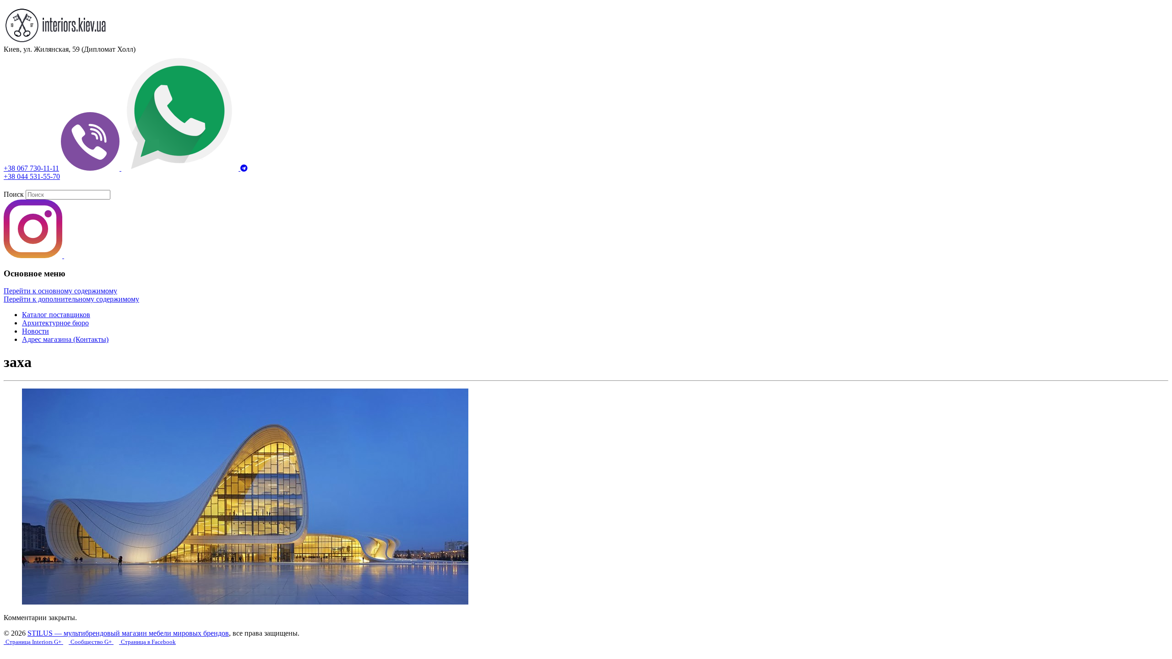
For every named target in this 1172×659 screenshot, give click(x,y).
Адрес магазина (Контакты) (65, 339)
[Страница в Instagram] (34, 255)
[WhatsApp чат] (180, 168)
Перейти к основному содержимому (60, 291)
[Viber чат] (91, 168)
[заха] (245, 602)
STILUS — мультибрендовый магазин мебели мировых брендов (128, 633)
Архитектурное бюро (55, 323)
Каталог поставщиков (56, 315)
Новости (35, 331)
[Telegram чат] (244, 168)
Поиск (14, 194)
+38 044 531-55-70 (32, 176)
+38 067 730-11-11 (31, 168)
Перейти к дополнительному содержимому (71, 299)
